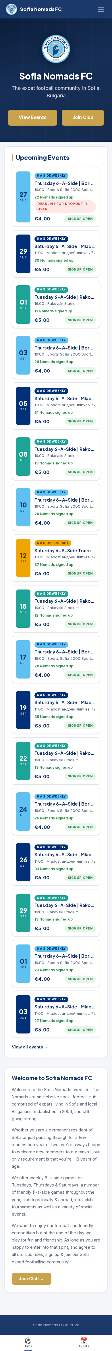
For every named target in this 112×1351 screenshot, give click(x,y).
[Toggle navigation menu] (100, 9)
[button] (56, 197)
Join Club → (31, 1278)
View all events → (30, 1046)
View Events (33, 117)
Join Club (82, 117)
